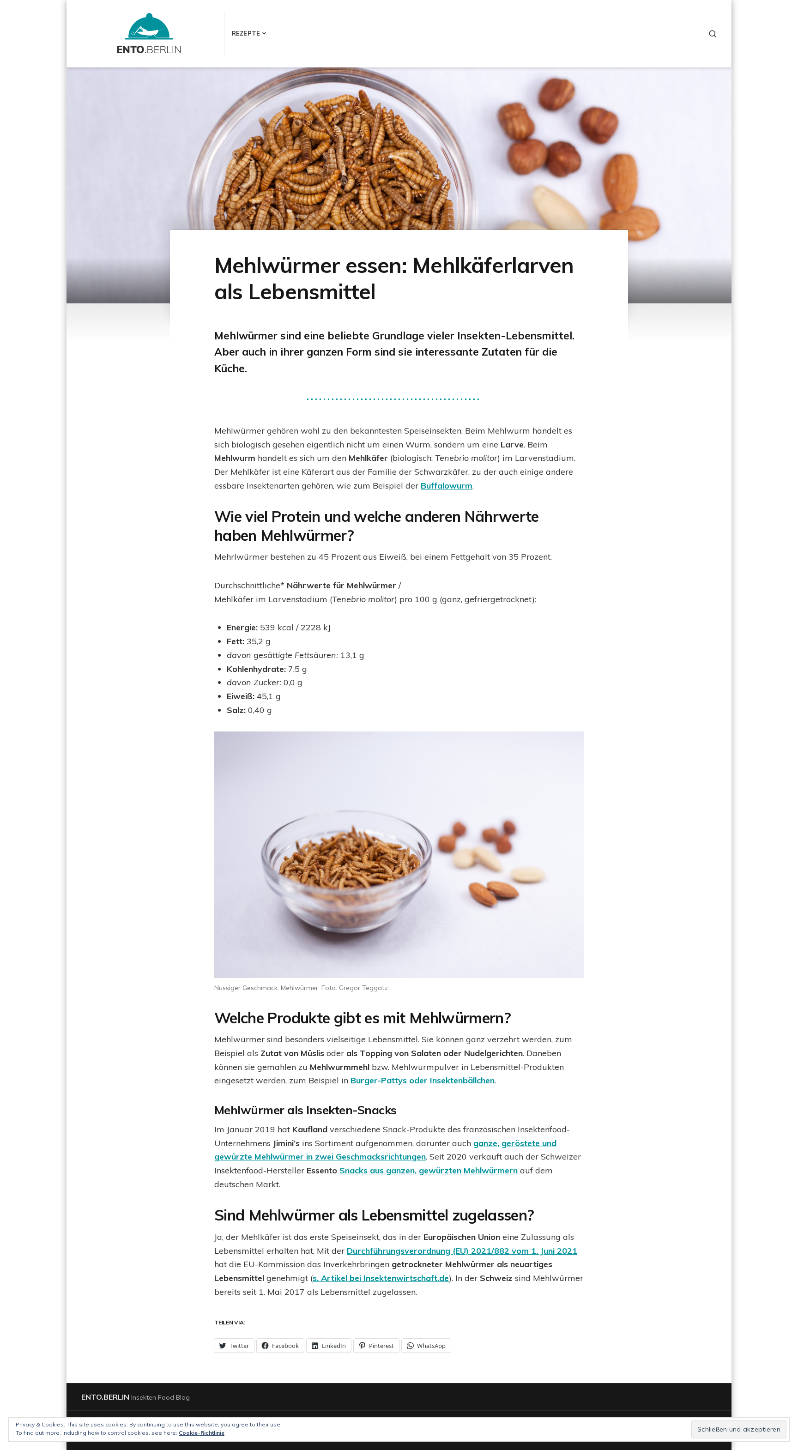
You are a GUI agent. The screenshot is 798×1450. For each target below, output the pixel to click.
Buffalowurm (446, 485)
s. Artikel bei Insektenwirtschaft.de (381, 1278)
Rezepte (246, 33)
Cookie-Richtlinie (201, 1432)
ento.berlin (105, 1397)
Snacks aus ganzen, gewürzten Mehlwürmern (428, 1170)
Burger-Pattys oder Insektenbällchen (423, 1080)
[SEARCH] (712, 34)
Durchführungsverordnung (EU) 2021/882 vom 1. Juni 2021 (462, 1250)
